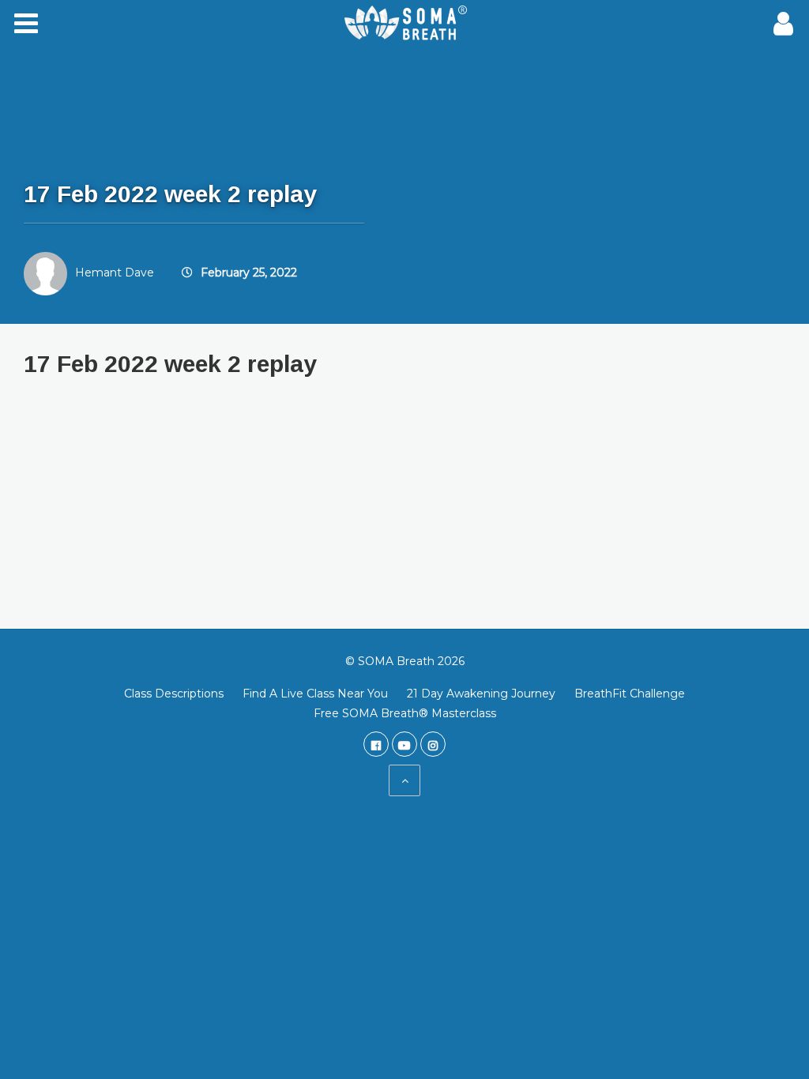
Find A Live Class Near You (315, 693)
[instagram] (433, 744)
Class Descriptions (174, 693)
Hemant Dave (114, 272)
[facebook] (376, 744)
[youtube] (404, 744)
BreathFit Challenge (629, 693)
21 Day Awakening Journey (481, 693)
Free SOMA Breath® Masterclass (405, 713)
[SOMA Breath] (404, 24)
